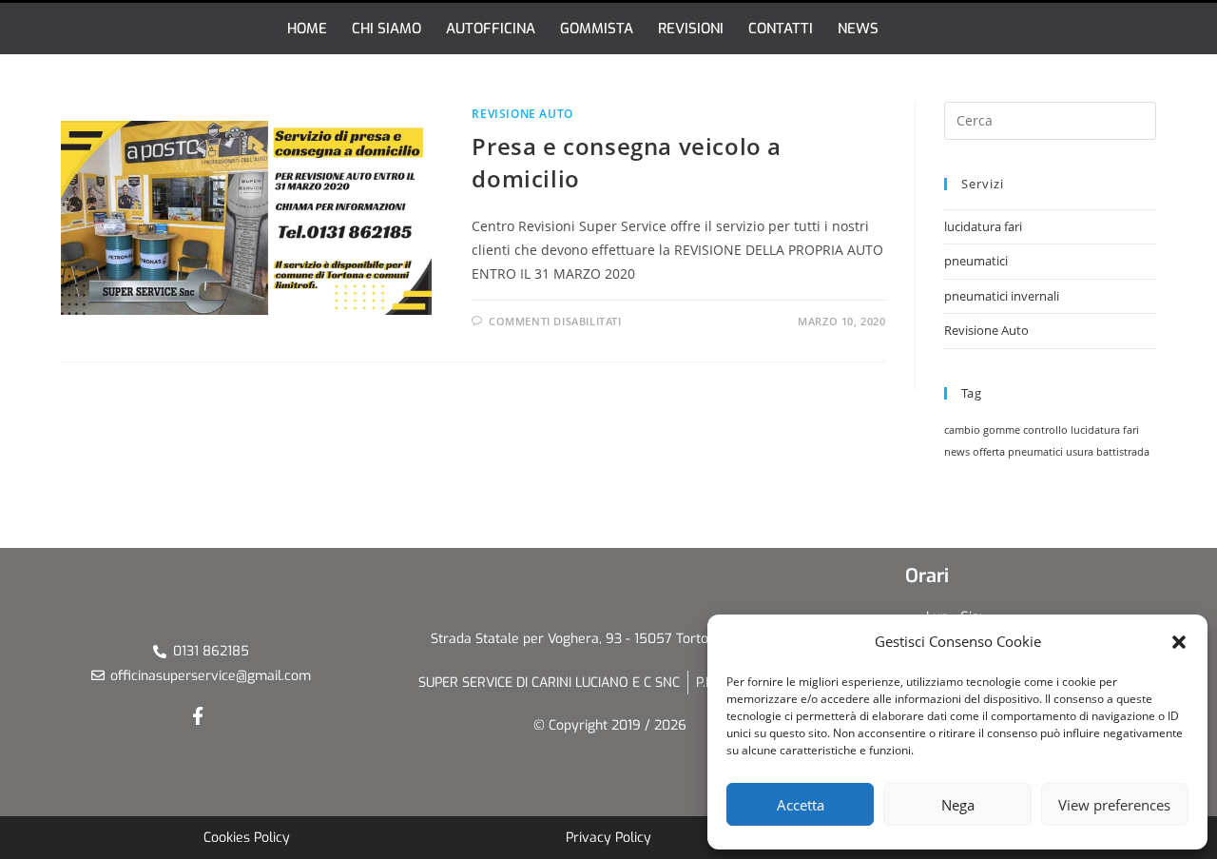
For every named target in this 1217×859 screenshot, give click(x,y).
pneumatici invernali (1001, 295)
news (957, 452)
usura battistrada (1107, 452)
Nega (958, 804)
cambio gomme (982, 430)
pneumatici (976, 260)
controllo (1045, 430)
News (858, 28)
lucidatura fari (983, 226)
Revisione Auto (522, 114)
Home (307, 28)
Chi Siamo (386, 28)
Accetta (800, 804)
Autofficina (490, 28)
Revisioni (691, 28)
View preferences (1114, 804)
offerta (989, 452)
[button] (1178, 642)
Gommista (596, 28)
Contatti (780, 28)
